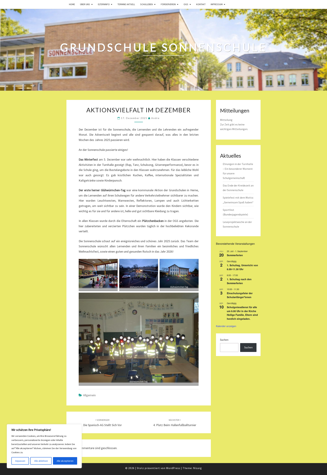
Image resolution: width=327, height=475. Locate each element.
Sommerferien (235, 255)
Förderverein (168, 4)
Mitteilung (226, 120)
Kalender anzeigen (226, 326)
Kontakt (201, 4)
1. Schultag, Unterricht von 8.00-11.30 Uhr (242, 267)
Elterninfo (104, 4)
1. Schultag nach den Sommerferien (239, 281)
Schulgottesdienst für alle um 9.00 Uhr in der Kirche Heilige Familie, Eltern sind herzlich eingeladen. (242, 312)
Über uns (85, 4)
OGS (186, 4)
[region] (44, 446)
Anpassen (20, 460)
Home (72, 4)
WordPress (173, 468)
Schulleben (146, 4)
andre (155, 118)
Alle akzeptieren (65, 460)
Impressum (217, 4)
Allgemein (89, 395)
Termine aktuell (126, 4)
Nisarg (197, 468)
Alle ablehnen (41, 460)
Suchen (224, 339)
